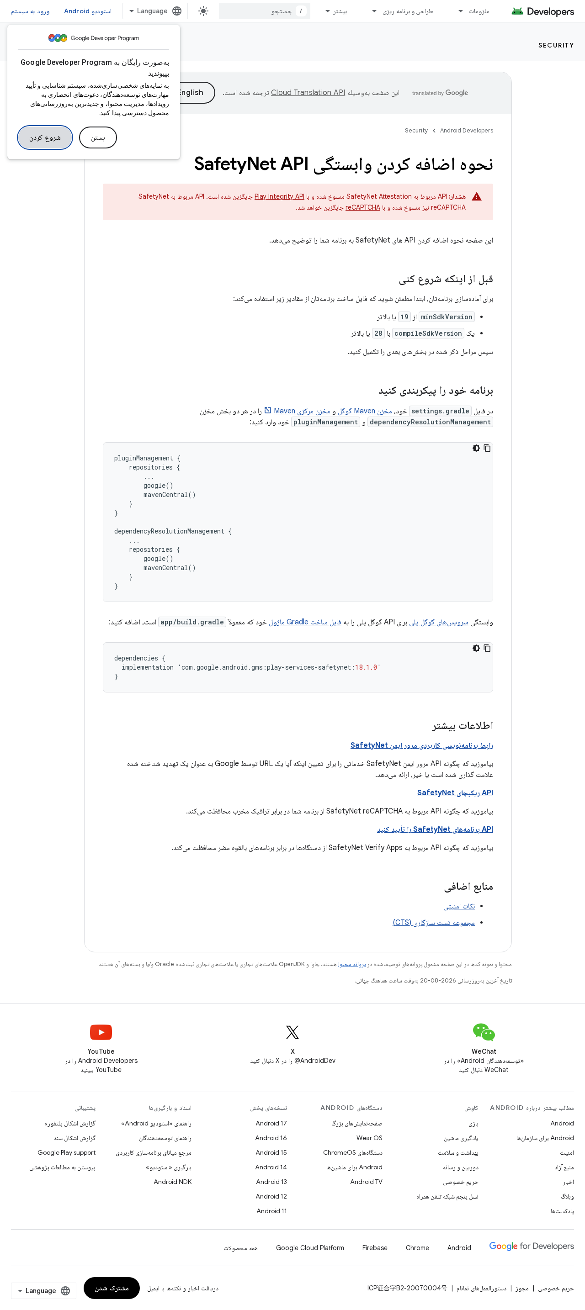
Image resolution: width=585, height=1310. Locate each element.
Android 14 (271, 1167)
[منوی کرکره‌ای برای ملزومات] (456, 11)
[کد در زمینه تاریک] (476, 448)
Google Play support (66, 1152)
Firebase (375, 1248)
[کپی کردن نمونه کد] (487, 448)
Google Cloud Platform (310, 1248)
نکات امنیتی (459, 906)
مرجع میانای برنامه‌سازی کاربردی (153, 1152)
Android (562, 1123)
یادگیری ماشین (461, 1138)
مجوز (522, 1288)
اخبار (568, 1182)
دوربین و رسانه (461, 1167)
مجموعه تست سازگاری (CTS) (434, 922)
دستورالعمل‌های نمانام (481, 1288)
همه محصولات (240, 1248)
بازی (473, 1123)
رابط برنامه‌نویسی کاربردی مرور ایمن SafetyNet (422, 745)
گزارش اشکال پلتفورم (70, 1123)
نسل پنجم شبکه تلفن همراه (447, 1196)
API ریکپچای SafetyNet (455, 793)
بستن (98, 137)
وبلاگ (567, 1196)
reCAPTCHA (363, 207)
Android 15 (271, 1152)
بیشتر (340, 11)
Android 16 (271, 1138)
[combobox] (264, 11)
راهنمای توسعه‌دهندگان (165, 1138)
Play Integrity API (279, 196)
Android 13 (271, 1182)
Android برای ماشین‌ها (354, 1167)
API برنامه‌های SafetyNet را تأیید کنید (435, 829)
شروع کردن (45, 137)
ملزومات (479, 11)
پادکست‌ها (562, 1211)
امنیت (567, 1152)
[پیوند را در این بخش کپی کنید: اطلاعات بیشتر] (423, 726)
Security (556, 45)
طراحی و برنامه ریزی (408, 11)
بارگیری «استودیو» (168, 1167)
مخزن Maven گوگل (365, 411)
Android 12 (271, 1196)
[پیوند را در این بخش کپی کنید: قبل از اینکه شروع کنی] (389, 279)
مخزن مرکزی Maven (302, 411)
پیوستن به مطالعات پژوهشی (62, 1167)
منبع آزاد (564, 1167)
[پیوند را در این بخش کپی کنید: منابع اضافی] (434, 887)
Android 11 (271, 1211)
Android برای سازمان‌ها (545, 1138)
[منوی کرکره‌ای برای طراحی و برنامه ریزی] (370, 11)
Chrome (417, 1248)
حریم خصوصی (461, 1182)
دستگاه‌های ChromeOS (353, 1152)
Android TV (366, 1182)
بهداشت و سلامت (458, 1152)
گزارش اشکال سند (74, 1138)
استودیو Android (88, 11)
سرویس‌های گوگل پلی (438, 622)
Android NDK (172, 1182)
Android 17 (271, 1123)
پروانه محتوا (352, 964)
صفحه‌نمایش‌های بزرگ (357, 1123)
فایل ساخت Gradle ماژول (305, 622)
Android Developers (466, 130)
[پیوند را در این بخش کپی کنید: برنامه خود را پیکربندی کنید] (369, 391)
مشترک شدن (112, 1288)
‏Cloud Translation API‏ (308, 92)
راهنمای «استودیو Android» (156, 1123)
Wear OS (369, 1138)
